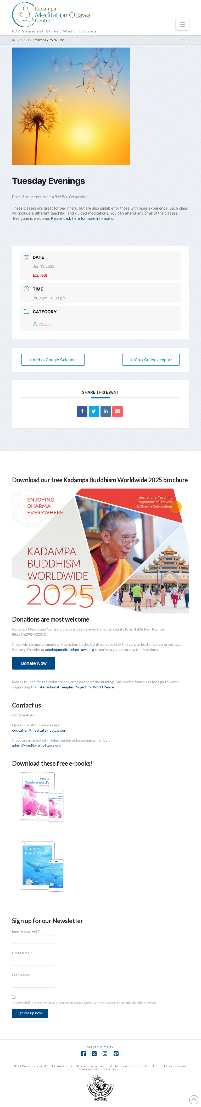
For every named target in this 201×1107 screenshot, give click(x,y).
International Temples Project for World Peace (75, 687)
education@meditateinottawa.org (40, 730)
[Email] (117, 411)
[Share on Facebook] (82, 411)
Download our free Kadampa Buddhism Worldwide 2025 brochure (100, 480)
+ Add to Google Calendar (53, 359)
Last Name (22, 975)
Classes (45, 324)
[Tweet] (94, 411)
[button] (182, 24)
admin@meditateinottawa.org (69, 649)
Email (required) (26, 931)
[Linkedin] (105, 411)
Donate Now (34, 663)
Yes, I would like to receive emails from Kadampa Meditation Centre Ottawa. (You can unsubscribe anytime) (84, 1002)
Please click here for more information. (84, 218)
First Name (22, 953)
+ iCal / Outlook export (151, 359)
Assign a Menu (100, 1046)
